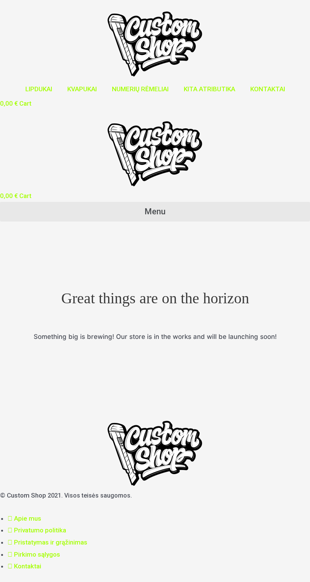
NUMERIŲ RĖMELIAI (140, 89)
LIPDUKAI (38, 89)
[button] (155, 212)
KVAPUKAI (82, 89)
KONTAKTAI (267, 89)
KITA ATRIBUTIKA (209, 89)
